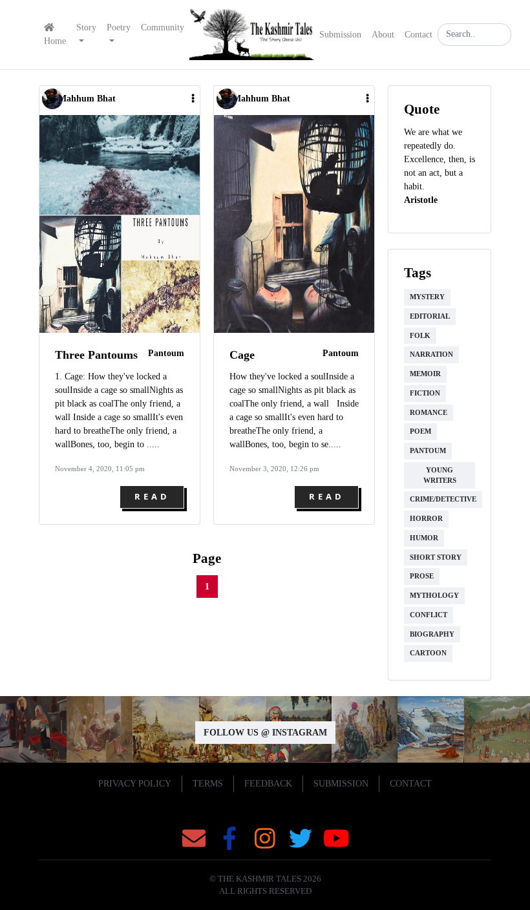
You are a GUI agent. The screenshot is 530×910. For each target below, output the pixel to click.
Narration (431, 354)
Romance (428, 412)
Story (86, 27)
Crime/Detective (443, 499)
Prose (422, 576)
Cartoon (428, 653)
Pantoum (166, 353)
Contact (418, 34)
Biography (432, 634)
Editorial (430, 316)
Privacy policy (134, 783)
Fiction (425, 393)
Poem (420, 431)
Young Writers (439, 475)
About (383, 34)
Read (152, 496)
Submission (340, 34)
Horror (426, 518)
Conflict (428, 615)
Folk (420, 335)
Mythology (434, 595)
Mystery (427, 297)
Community (162, 27)
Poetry (119, 27)
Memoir (425, 373)
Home (55, 41)
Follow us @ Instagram (265, 732)
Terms (208, 783)
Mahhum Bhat (87, 98)
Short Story (435, 557)
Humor (424, 538)
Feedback (268, 783)
